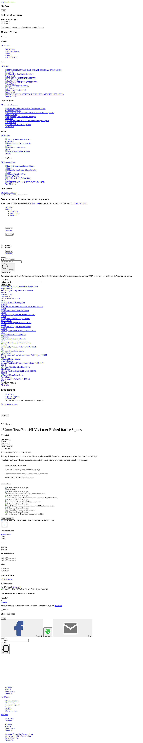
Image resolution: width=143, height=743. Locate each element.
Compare (7, 448)
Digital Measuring (11, 701)
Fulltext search (6, 282)
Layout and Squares (12, 705)
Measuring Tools (11, 711)
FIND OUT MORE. (80, 203)
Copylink (4, 640)
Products (9, 228)
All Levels (4, 66)
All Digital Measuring (8, 193)
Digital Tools (10, 703)
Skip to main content (8, 2)
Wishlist (9, 207)
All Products (5, 45)
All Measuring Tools (8, 162)
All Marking (5, 135)
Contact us (16, 587)
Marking (8, 709)
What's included (6, 579)
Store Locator (14, 213)
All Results (5, 385)
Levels (7, 707)
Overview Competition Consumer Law (19, 734)
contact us (58, 606)
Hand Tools (5, 697)
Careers (8, 689)
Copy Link (5, 653)
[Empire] (9, 224)
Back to (9, 404)
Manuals (4, 602)
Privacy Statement (11, 738)
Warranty (13, 215)
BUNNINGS (35, 203)
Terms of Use (10, 740)
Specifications (6, 534)
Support (8, 209)
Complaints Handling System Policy (18, 736)
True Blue (8, 230)
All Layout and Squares (9, 105)
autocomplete (6, 272)
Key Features (6, 484)
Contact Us (14, 211)
